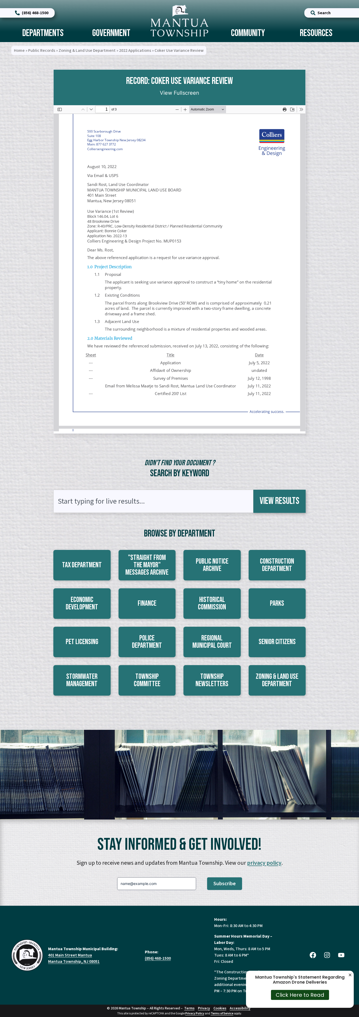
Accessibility (240, 1008)
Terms (189, 1008)
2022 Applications (135, 50)
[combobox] (153, 501)
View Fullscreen (179, 93)
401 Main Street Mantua (70, 955)
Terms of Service (222, 1013)
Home (19, 50)
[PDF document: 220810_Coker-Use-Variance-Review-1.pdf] (179, 268)
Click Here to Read (300, 995)
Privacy (204, 1008)
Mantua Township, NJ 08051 (74, 961)
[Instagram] (327, 955)
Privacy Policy (194, 1013)
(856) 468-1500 (158, 958)
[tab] (43, 33)
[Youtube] (341, 955)
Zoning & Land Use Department (87, 50)
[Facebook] (312, 955)
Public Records (41, 50)
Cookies (219, 1008)
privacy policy (264, 863)
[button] (82, 565)
